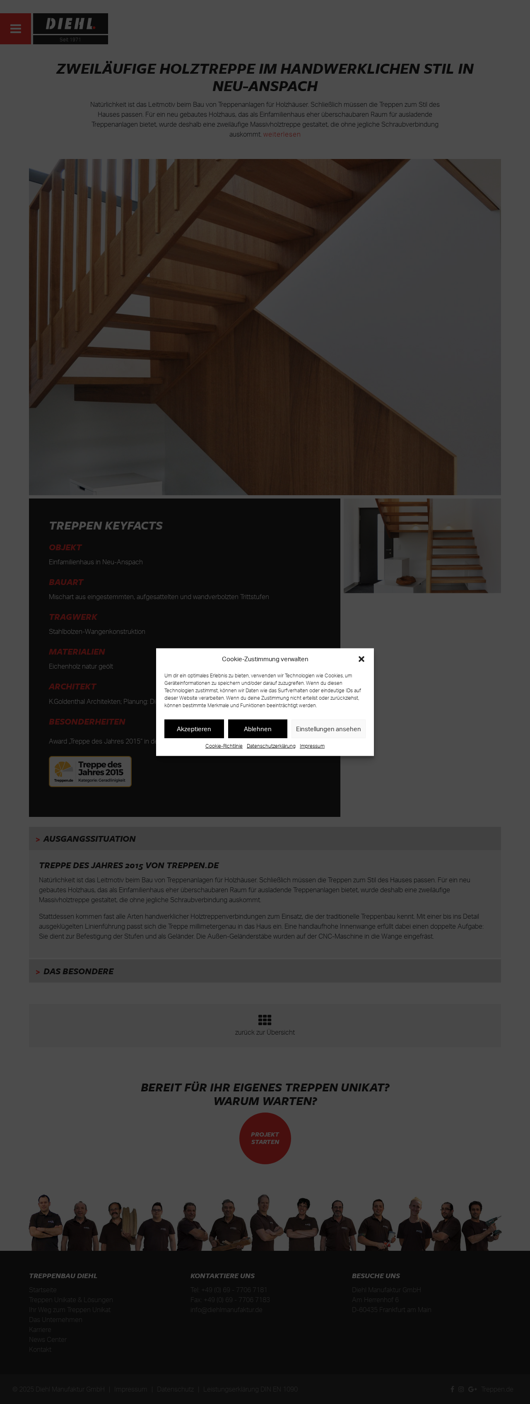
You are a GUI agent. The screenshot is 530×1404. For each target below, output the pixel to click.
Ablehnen (258, 728)
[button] (361, 659)
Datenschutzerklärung (271, 746)
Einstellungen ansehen (328, 728)
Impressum (312, 746)
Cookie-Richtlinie (224, 746)
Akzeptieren (194, 728)
